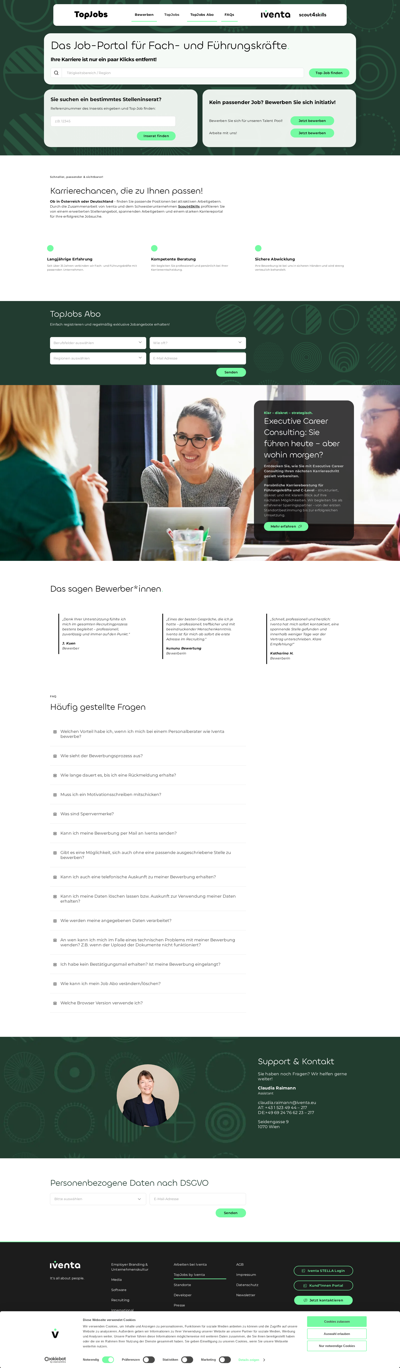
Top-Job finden (329, 73)
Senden (231, 372)
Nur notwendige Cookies (337, 1346)
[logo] (275, 12)
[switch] (149, 1359)
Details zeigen (249, 1360)
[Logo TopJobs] (90, 12)
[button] (148, 734)
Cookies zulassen (337, 1321)
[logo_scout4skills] (312, 14)
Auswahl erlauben (337, 1334)
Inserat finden (156, 136)
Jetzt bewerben (312, 121)
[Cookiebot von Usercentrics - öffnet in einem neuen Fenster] (55, 1360)
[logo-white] (65, 1262)
